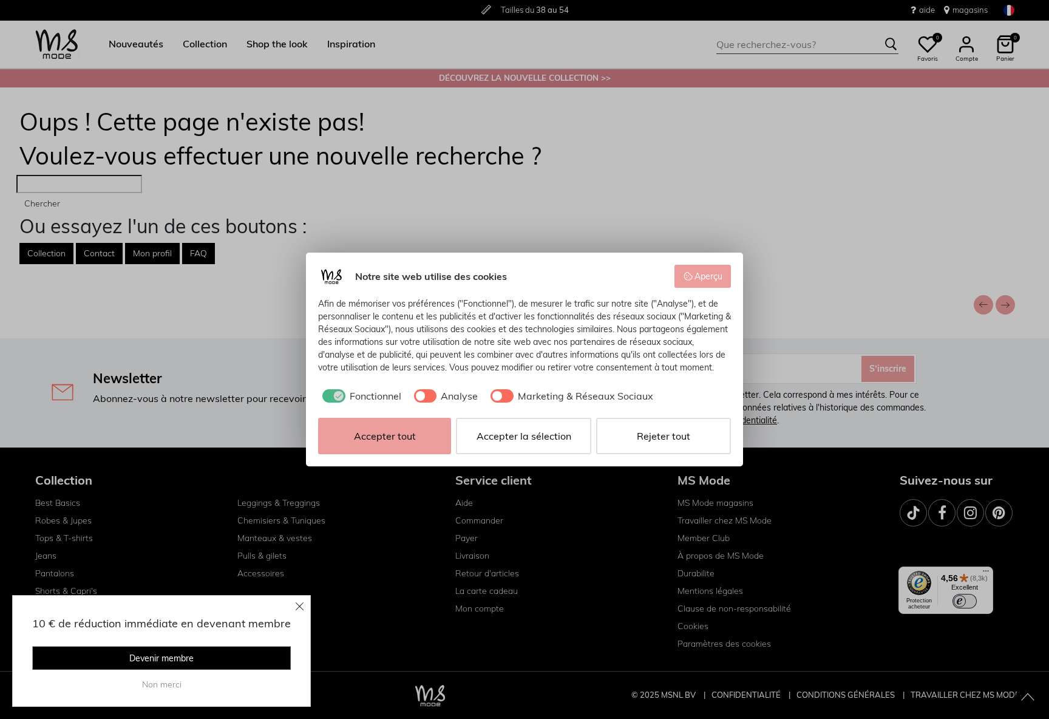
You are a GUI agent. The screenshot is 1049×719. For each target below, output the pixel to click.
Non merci (162, 684)
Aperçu (708, 276)
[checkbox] (359, 396)
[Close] (300, 606)
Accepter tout (385, 436)
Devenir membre (161, 658)
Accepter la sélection (524, 436)
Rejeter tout (663, 436)
